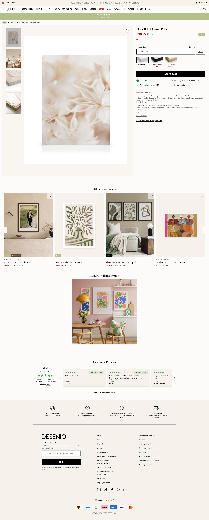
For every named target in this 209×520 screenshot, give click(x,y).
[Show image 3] (13, 80)
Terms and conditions (148, 448)
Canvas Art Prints (63, 9)
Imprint (100, 444)
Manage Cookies (146, 465)
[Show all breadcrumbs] (4, 22)
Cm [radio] (190, 47)
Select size (141, 47)
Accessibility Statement (107, 456)
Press (99, 440)
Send (61, 462)
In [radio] (194, 47)
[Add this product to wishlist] (128, 29)
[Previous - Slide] (134, 62)
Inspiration (129, 9)
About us (100, 436)
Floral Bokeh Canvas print (29, 22)
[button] (200, 51)
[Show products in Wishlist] (199, 9)
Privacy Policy (57, 468)
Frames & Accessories (85, 9)
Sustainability (102, 452)
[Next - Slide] (207, 62)
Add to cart (170, 74)
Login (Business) (104, 483)
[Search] (193, 9)
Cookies (142, 452)
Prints (48, 9)
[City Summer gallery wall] (104, 312)
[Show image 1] (13, 37)
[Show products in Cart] (204, 9)
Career (100, 448)
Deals (101, 9)
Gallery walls (114, 9)
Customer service (146, 440)
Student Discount (104, 467)
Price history (141, 116)
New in (39, 9)
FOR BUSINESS (143, 9)
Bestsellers (28, 9)
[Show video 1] (13, 103)
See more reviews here (104, 392)
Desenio (111, 513)
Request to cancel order (149, 461)
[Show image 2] (13, 58)
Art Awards (101, 479)
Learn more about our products (149, 121)
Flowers (13, 22)
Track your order (145, 444)
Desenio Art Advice (147, 436)
